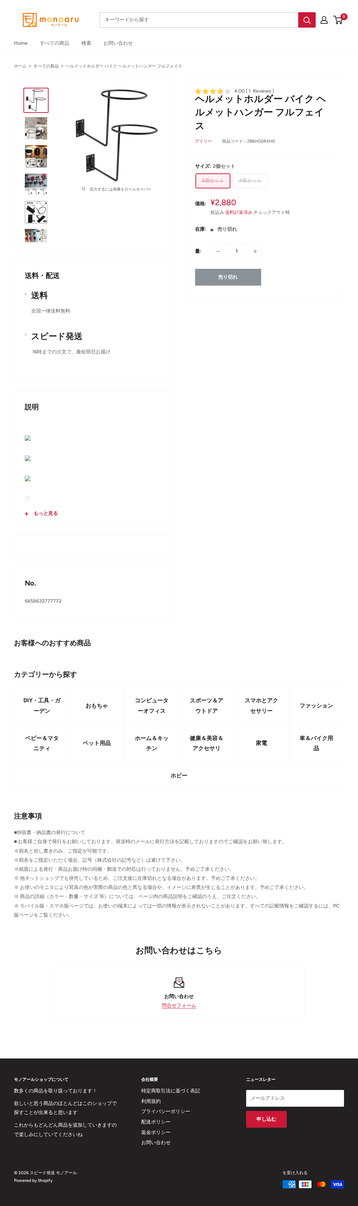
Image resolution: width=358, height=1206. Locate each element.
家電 (261, 743)
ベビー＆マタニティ (42, 743)
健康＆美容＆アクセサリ (206, 743)
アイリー (203, 141)
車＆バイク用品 (316, 743)
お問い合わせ (118, 43)
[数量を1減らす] (218, 251)
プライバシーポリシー (165, 1111)
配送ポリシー (156, 1122)
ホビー (179, 775)
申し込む (266, 1119)
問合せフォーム (179, 1005)
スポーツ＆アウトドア (206, 705)
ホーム (20, 66)
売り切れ (228, 277)
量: (198, 251)
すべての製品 (46, 66)
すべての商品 (54, 43)
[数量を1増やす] (255, 251)
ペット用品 (97, 743)
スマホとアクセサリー (261, 705)
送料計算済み (238, 212)
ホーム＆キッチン (152, 743)
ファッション (316, 705)
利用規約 (151, 1101)
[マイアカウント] (324, 20)
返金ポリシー (156, 1132)
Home (21, 43)
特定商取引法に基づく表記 (170, 1091)
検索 (86, 43)
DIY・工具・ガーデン (41, 705)
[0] (338, 20)
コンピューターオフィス (152, 705)
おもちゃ (97, 705)
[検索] (307, 20)
